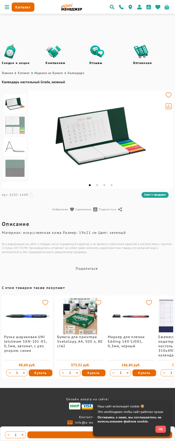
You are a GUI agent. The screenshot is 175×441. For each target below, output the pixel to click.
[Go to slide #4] (15, 168)
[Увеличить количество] (24, 373)
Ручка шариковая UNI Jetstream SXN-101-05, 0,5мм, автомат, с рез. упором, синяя (25, 343)
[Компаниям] (54, 51)
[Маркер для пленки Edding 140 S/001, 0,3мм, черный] (131, 333)
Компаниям (55, 63)
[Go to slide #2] (15, 125)
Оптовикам (142, 63)
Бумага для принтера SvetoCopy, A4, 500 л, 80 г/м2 (80, 341)
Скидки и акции (16, 63)
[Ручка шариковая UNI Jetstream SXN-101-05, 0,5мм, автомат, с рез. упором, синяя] (27, 333)
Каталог (24, 73)
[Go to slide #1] (15, 104)
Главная (7, 73)
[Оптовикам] (141, 51)
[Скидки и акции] (10, 51)
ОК (161, 429)
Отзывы (96, 63)
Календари (76, 73)
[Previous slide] (33, 136)
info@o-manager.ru (91, 422)
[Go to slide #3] (15, 147)
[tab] (90, 185)
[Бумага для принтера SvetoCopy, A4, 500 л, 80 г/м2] (80, 333)
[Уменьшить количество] (10, 373)
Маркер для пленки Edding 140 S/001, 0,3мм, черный (126, 341)
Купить (40, 373)
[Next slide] (167, 136)
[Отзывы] (97, 51)
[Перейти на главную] (71, 10)
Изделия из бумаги (48, 73)
